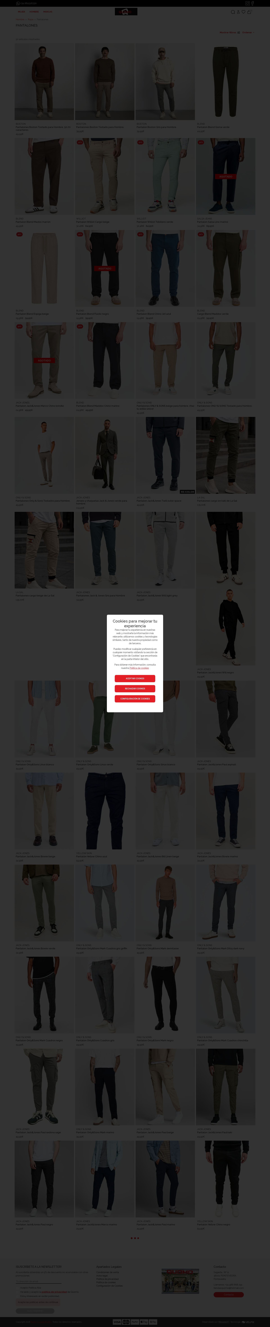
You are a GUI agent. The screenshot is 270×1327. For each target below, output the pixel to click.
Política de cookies (139, 668)
